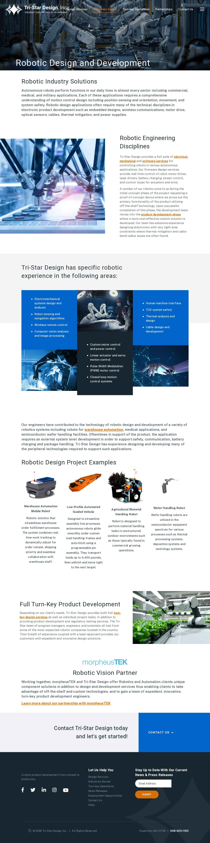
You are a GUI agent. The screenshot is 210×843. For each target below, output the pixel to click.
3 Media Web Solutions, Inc (30, 830)
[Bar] (202, 9)
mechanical (128, 161)
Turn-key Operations (136, 9)
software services (155, 161)
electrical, (181, 156)
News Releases (97, 790)
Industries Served (105, 9)
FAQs (91, 805)
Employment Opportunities (105, 795)
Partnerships (163, 9)
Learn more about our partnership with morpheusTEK (66, 703)
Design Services (77, 9)
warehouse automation (103, 429)
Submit (147, 794)
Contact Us (185, 9)
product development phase (161, 214)
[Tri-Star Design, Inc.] (36, 9)
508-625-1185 (179, 830)
